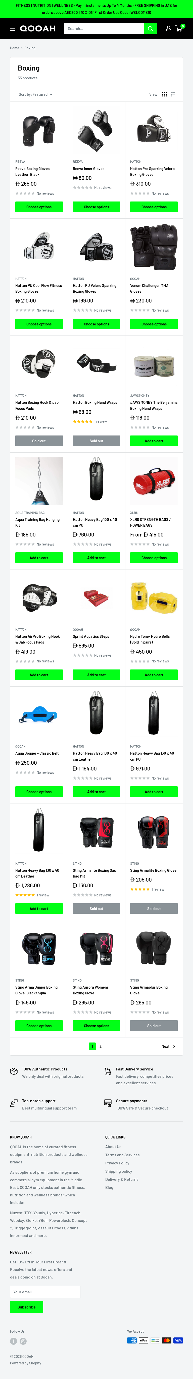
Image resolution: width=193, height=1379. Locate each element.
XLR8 (134, 513)
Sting (77, 863)
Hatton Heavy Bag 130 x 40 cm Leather (37, 873)
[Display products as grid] (164, 94)
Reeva (20, 161)
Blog (109, 1187)
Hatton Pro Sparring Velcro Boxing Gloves (152, 171)
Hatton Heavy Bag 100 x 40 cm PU (95, 522)
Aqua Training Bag (30, 513)
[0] (179, 28)
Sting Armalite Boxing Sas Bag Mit (94, 873)
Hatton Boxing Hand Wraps (95, 402)
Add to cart (154, 441)
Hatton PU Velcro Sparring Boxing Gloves (94, 288)
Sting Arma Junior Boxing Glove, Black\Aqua (36, 990)
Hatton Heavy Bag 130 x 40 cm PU (152, 756)
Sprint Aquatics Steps (91, 636)
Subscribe (27, 1306)
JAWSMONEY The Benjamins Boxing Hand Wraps (153, 405)
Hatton (135, 161)
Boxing (29, 48)
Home (14, 48)
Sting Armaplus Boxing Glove (149, 990)
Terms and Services (122, 1154)
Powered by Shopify (25, 1363)
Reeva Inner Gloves (88, 168)
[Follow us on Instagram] (23, 1340)
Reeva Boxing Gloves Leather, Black (32, 171)
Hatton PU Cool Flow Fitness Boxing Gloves (38, 288)
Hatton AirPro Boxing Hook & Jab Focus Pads (37, 639)
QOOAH (135, 279)
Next (166, 1046)
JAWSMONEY (140, 395)
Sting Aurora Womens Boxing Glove (91, 990)
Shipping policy (118, 1171)
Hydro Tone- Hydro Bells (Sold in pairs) (150, 639)
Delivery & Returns (121, 1179)
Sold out (39, 441)
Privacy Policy (117, 1162)
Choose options (39, 207)
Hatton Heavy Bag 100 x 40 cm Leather (95, 756)
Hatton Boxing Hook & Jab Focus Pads (37, 405)
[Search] (150, 28)
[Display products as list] (173, 94)
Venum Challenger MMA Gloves (149, 288)
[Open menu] (12, 29)
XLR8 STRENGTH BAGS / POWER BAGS (150, 522)
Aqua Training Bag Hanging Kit (37, 522)
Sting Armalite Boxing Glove (153, 870)
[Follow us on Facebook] (13, 1340)
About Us (113, 1146)
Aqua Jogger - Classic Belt (37, 753)
